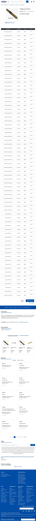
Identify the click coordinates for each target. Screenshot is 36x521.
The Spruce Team (12, 504)
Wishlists (28, 501)
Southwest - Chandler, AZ (21, 475)
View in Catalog (26, 307)
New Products (29, 499)
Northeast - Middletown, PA (22, 478)
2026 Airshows (20, 489)
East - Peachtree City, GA (21, 479)
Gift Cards (28, 497)
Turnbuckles (17, 4)
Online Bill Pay (3, 493)
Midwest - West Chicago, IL (22, 477)
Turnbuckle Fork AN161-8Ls (22, 348)
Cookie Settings (17, 512)
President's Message (12, 501)
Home (2, 4)
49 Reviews (24, 11)
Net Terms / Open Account (5, 492)
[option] (12, 14)
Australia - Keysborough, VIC (22, 483)
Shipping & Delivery (4, 500)
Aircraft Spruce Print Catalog (12, 490)
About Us (10, 488)
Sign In (31, 1)
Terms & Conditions (4, 501)
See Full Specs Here (6, 329)
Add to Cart (30, 300)
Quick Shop (6, 352)
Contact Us (2, 488)
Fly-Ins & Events (20, 499)
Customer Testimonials (12, 492)
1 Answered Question (30, 11)
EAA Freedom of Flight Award (12, 494)
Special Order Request (30, 500)
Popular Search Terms (21, 504)
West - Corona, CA (20, 474)
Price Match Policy (3, 496)
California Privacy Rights (4, 512)
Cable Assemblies (11, 4)
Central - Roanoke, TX (21, 476)
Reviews (19, 307)
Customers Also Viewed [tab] (24, 335)
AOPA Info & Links (20, 491)
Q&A (22, 307)
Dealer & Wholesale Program (4, 490)
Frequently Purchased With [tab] (13, 335)
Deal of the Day (29, 496)
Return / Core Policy (4, 499)
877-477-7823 (6, 474)
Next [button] (33, 346)
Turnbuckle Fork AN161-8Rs (6, 348)
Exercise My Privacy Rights (11, 512)
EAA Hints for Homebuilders (20, 494)
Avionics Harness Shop (30, 489)
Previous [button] (2, 346)
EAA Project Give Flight (21, 496)
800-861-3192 (8, 475)
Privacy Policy (18, 513)
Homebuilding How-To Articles (21, 501)
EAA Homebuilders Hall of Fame (13, 497)
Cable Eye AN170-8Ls (13, 348)
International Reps (12, 498)
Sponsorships (11, 502)
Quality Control (3, 497)
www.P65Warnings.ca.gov (23, 322)
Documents (15, 307)
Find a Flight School (21, 497)
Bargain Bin (28, 491)
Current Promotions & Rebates (30, 493)
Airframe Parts (6, 4)
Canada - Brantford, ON (21, 482)
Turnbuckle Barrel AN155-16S (29, 348)
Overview (10, 307)
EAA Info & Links (20, 492)
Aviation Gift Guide (29, 488)
